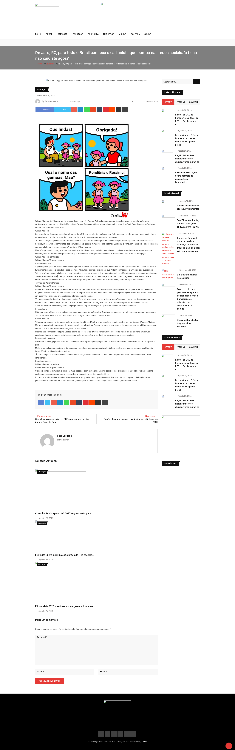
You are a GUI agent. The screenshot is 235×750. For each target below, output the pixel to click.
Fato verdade (64, 435)
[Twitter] (47, 402)
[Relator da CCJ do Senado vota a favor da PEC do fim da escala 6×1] (167, 113)
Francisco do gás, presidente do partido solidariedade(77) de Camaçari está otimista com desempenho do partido (187, 299)
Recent (168, 102)
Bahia (38, 34)
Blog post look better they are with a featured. (187, 323)
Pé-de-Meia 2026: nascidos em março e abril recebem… (65, 606)
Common (193, 102)
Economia (93, 34)
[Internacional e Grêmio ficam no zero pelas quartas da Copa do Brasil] (167, 134)
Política (135, 34)
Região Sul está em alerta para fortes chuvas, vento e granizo (187, 158)
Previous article (44, 416)
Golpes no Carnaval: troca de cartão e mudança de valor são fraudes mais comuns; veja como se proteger (188, 244)
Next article (150, 416)
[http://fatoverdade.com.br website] (59, 101)
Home (39, 64)
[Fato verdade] (62, 101)
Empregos (108, 34)
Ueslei (144, 741)
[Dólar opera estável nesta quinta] (168, 274)
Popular (181, 102)
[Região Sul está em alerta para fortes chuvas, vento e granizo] (167, 154)
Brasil (49, 34)
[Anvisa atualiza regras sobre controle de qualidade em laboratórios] (167, 171)
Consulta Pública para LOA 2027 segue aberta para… (64, 513)
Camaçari (63, 34)
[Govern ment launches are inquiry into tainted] (168, 205)
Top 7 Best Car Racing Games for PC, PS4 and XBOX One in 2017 (188, 223)
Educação (78, 34)
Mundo (122, 34)
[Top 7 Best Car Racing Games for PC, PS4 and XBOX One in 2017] (168, 220)
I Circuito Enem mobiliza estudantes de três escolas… (64, 555)
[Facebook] (41, 402)
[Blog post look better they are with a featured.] (168, 320)
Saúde (147, 34)
